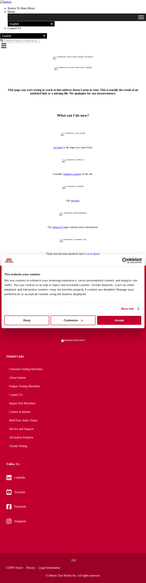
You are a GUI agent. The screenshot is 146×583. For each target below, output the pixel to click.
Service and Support (21, 429)
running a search (72, 174)
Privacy (30, 567)
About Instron (17, 377)
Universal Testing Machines (26, 369)
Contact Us (16, 394)
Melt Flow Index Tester (23, 420)
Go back (57, 147)
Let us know (92, 253)
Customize (71, 320)
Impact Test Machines (22, 403)
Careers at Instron (19, 411)
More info (127, 308)
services (75, 200)
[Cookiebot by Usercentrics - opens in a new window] (125, 260)
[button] (31, 24)
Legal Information (49, 567)
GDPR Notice (14, 567)
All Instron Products (21, 437)
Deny (26, 320)
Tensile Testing (18, 446)
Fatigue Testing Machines (24, 386)
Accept (119, 320)
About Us (57, 227)
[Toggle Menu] (141, 17)
